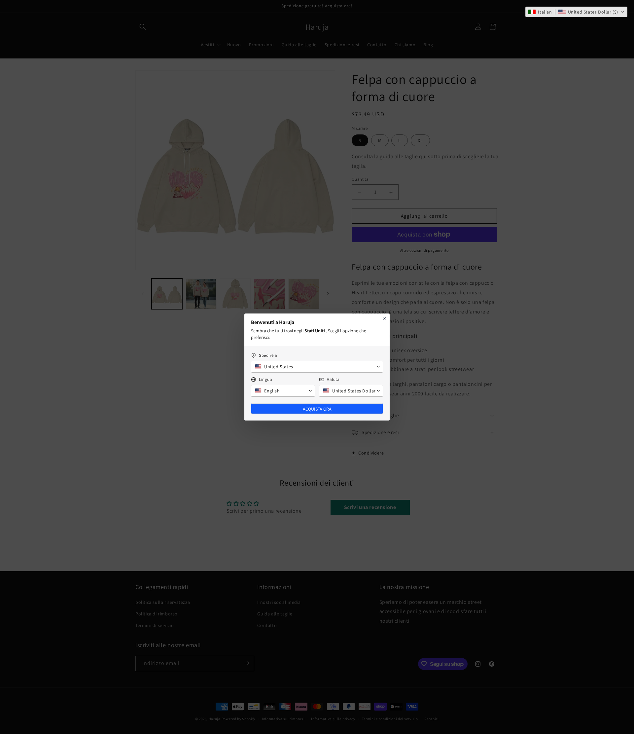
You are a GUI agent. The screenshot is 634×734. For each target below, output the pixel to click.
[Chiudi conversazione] (384, 318)
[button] (576, 12)
